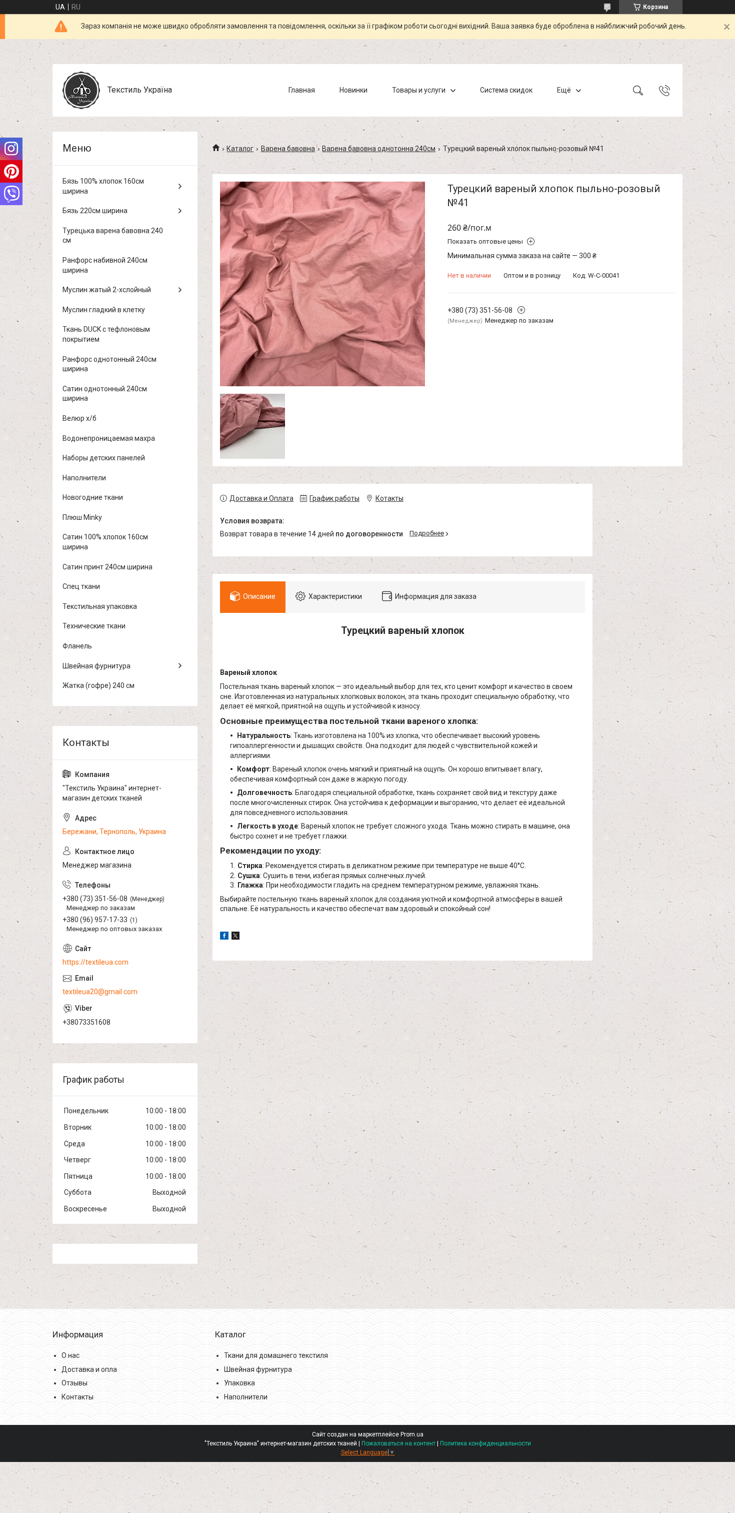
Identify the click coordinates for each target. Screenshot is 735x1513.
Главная (301, 90)
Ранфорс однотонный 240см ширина (109, 364)
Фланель (77, 646)
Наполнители (84, 478)
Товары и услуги (419, 90)
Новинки (354, 90)
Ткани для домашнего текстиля (276, 1355)
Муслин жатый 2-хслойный (106, 290)
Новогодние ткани (92, 497)
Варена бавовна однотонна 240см (379, 149)
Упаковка (239, 1383)
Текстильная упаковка (99, 606)
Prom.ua (412, 1434)
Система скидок (506, 90)
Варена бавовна (288, 149)
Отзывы (75, 1383)
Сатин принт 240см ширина (107, 567)
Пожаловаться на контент (399, 1443)
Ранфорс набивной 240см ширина (105, 265)
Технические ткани (94, 626)
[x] (236, 937)
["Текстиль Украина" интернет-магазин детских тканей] (81, 90)
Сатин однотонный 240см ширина (104, 394)
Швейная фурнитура (96, 666)
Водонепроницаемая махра (108, 438)
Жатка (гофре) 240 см (98, 685)
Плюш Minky (82, 517)
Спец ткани (81, 586)
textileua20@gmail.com (100, 992)
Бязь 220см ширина (95, 211)
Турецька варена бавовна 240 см (112, 236)
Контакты (78, 1397)
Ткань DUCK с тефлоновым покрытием (106, 334)
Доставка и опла (89, 1369)
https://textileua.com (95, 962)
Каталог (240, 149)
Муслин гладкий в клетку (103, 310)
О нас (71, 1355)
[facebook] (224, 937)
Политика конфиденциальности (485, 1443)
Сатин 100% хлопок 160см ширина (105, 542)
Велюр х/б (79, 418)
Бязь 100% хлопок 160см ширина (103, 186)
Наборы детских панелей (103, 458)
